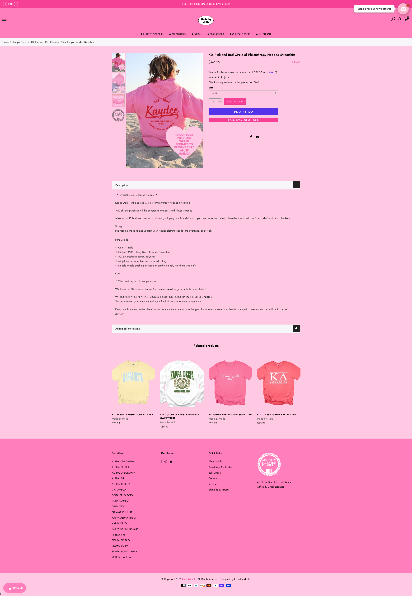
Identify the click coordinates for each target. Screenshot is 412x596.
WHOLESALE (265, 34)
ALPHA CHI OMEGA (123, 461)
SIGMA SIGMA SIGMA (124, 551)
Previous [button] (134, 110)
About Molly (215, 461)
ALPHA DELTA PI (121, 467)
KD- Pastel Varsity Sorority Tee (132, 414)
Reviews (213, 484)
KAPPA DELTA (119, 523)
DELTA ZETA (118, 506)
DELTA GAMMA (120, 501)
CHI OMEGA (119, 489)
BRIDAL (197, 34)
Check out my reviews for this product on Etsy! (234, 82)
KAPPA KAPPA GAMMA (125, 529)
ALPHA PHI (118, 478)
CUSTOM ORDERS (241, 34)
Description (121, 185)
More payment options (243, 120)
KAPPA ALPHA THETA (124, 518)
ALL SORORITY (179, 34)
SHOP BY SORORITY (153, 34)
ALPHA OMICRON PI (124, 473)
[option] (164, 110)
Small (215, 93)
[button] (403, 8)
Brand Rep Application (221, 467)
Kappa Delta (19, 42)
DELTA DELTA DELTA (123, 495)
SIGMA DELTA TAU (122, 540)
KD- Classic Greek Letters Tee (276, 414)
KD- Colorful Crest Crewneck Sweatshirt (180, 416)
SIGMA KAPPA (120, 546)
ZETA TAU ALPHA (121, 557)
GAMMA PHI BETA (122, 512)
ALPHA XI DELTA (121, 484)
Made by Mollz (120, 419)
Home (5, 42)
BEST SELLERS (217, 34)
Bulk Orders (215, 473)
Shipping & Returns (219, 489)
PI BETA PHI (118, 534)
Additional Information (127, 328)
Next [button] (195, 110)
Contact (213, 478)
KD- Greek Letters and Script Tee (230, 414)
